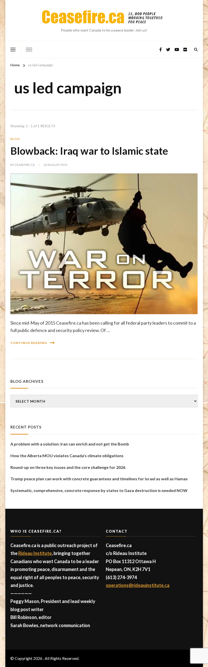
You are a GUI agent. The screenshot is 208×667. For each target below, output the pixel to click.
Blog (15, 139)
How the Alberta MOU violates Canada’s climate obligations (67, 455)
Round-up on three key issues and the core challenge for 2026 (67, 467)
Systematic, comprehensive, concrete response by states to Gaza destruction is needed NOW (98, 490)
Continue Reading (28, 343)
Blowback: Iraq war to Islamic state (89, 151)
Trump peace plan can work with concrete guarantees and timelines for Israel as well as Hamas (99, 478)
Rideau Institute (35, 553)
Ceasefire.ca (25, 165)
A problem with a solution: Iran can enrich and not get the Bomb (69, 443)
